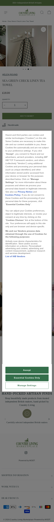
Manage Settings (27, 385)
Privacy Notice (25, 192)
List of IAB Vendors (15, 256)
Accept (27, 370)
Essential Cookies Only (27, 378)
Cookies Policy (13, 195)
